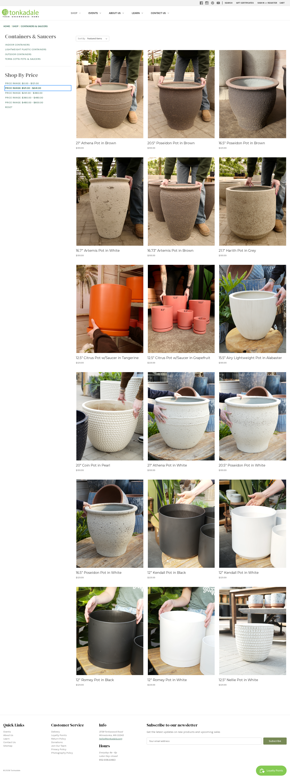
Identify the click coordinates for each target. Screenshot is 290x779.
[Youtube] (218, 3)
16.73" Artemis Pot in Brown (170, 251)
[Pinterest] (212, 3)
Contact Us (158, 13)
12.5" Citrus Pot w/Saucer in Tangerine (107, 358)
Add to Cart (110, 100)
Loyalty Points (59, 735)
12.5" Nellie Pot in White (238, 680)
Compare (108, 94)
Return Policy (58, 738)
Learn (136, 13)
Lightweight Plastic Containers (25, 49)
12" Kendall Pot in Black (166, 573)
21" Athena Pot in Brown (96, 143)
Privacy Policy (58, 749)
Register (272, 3)
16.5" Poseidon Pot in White (99, 573)
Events (93, 13)
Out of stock (252, 637)
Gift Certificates (245, 3)
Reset (8, 107)
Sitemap (7, 745)
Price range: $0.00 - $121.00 (22, 83)
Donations (57, 742)
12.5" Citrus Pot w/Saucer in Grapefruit (178, 358)
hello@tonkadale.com (110, 738)
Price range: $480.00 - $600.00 (24, 102)
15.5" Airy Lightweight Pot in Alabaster (250, 358)
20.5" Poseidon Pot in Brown (171, 143)
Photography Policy (62, 752)
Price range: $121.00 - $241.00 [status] (23, 88)
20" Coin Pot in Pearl (93, 465)
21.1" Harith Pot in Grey (237, 251)
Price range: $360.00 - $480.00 (24, 97)
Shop (74, 13)
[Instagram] (207, 3)
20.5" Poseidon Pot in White (242, 465)
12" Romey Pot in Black (95, 680)
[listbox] (98, 38)
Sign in (260, 3)
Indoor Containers (17, 44)
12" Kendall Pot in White (239, 573)
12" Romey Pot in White (167, 680)
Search (228, 3)
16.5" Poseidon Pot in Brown (242, 143)
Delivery (55, 731)
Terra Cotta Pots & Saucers (23, 58)
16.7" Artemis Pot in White (98, 251)
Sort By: (81, 38)
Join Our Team (58, 745)
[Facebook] (201, 3)
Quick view (109, 88)
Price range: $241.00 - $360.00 (23, 92)
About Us (115, 13)
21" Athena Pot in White (167, 465)
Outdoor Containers (18, 54)
